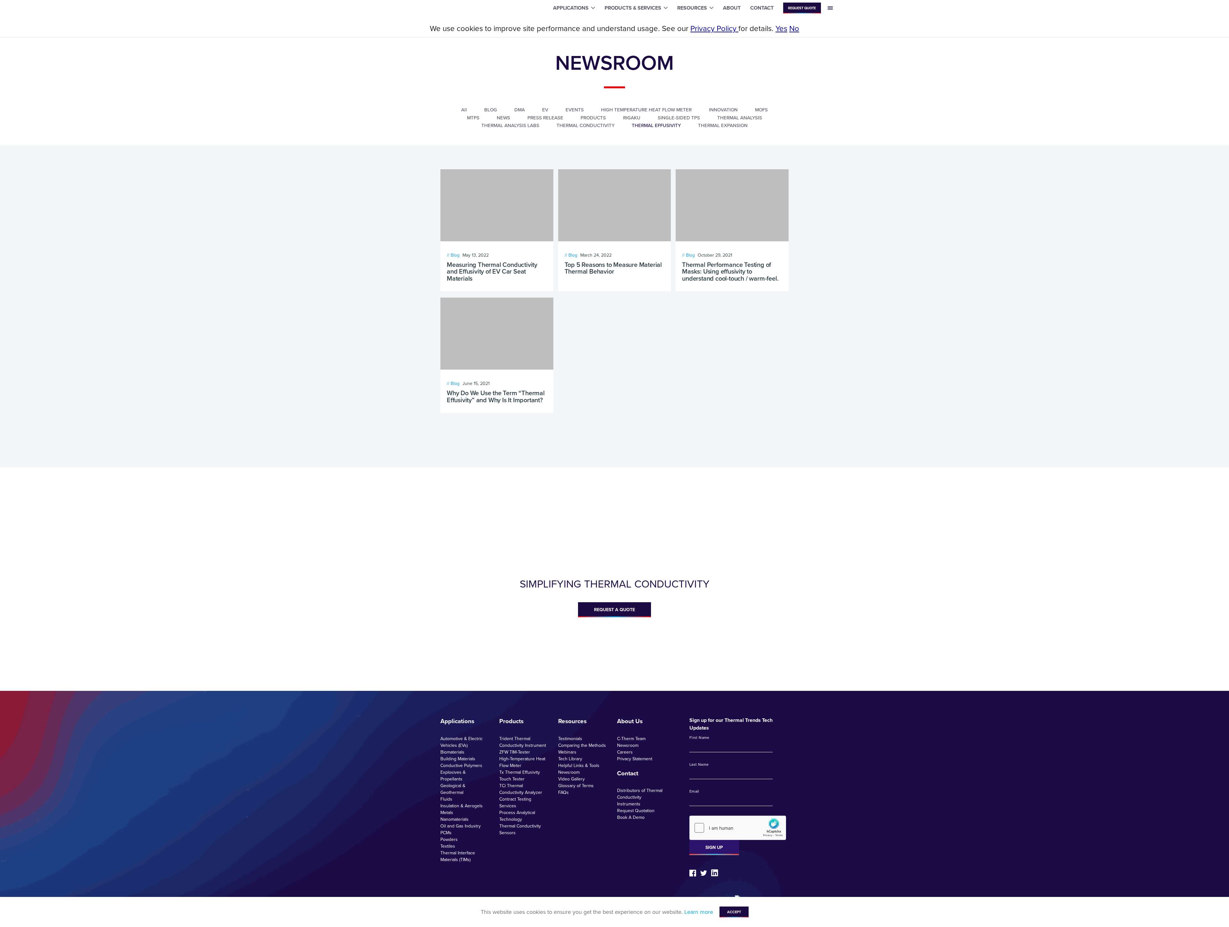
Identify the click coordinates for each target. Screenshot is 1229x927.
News (503, 117)
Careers (625, 752)
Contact (627, 773)
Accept (734, 912)
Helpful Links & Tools (578, 765)
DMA (519, 109)
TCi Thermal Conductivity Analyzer (520, 788)
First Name (699, 737)
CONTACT (762, 8)
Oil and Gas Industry (460, 826)
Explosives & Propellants (453, 775)
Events (575, 109)
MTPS (473, 117)
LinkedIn (714, 872)
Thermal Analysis (739, 117)
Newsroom (569, 772)
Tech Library (570, 758)
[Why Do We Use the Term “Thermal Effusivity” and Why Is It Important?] (496, 334)
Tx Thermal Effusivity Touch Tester (519, 775)
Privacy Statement (634, 758)
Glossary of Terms (576, 785)
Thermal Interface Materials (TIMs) (457, 856)
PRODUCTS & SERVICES (633, 8)
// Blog (453, 255)
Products (593, 117)
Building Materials (457, 758)
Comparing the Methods (582, 745)
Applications (457, 720)
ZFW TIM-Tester (514, 752)
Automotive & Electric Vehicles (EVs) (461, 741)
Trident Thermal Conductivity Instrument (522, 741)
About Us (630, 720)
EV (545, 109)
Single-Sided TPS (679, 117)
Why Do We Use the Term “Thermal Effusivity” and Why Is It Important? (496, 396)
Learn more (698, 912)
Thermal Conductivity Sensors (520, 829)
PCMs (446, 832)
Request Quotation (636, 810)
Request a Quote (614, 609)
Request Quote (802, 8)
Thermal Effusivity (656, 125)
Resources (572, 720)
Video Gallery (571, 779)
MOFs (761, 109)
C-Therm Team (631, 738)
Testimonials (570, 738)
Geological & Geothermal (452, 788)
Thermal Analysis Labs (510, 125)
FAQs (563, 792)
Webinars (567, 752)
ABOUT (732, 8)
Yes (781, 28)
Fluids (446, 799)
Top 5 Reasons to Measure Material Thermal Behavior (613, 268)
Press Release (545, 117)
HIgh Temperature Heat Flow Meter (646, 109)
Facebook (692, 873)
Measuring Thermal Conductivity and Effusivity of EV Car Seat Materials (492, 271)
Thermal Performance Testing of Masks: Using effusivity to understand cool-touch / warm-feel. (730, 271)
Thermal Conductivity (585, 125)
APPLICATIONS (571, 8)
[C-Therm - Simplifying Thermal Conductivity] (421, 8)
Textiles (447, 846)
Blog (490, 109)
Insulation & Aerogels (461, 806)
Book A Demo (631, 817)
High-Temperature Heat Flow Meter (522, 762)
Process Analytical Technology (517, 815)
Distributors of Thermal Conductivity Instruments (640, 797)
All (464, 109)
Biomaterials (452, 752)
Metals (446, 812)
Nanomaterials (454, 819)
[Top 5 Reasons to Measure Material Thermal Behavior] (614, 205)
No (794, 28)
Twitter (703, 873)
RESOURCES (692, 8)
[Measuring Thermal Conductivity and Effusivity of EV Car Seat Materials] (496, 205)
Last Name (699, 764)
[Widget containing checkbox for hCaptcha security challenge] (737, 828)
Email (694, 791)
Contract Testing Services (515, 802)
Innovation (723, 109)
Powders (449, 839)
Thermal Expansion (723, 125)
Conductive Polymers (461, 765)
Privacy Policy (714, 28)
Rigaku (631, 117)
